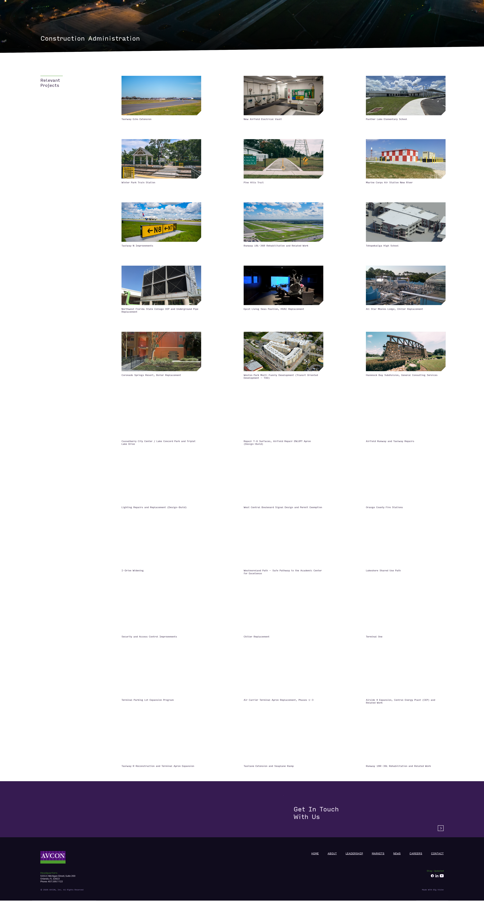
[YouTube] (442, 879)
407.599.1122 (55, 884)
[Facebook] (432, 879)
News (413, 14)
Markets (401, 14)
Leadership (386, 14)
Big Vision (438, 892)
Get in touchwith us (316, 815)
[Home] (53, 14)
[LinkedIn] (436, 879)
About (371, 14)
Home (361, 14)
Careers (425, 14)
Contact (439, 14)
